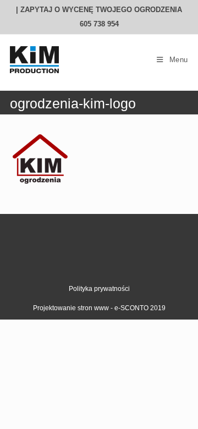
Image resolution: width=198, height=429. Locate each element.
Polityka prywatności (99, 289)
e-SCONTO (132, 308)
